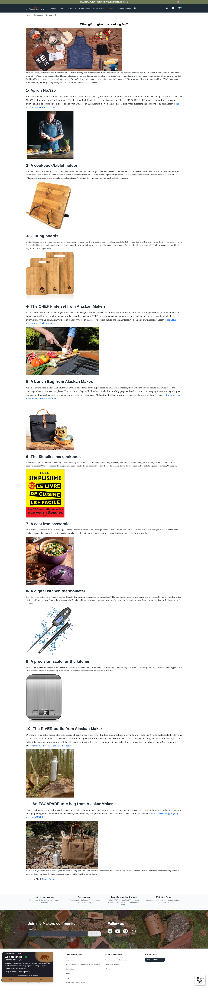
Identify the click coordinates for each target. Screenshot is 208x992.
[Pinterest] (125, 931)
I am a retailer (153, 960)
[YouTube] (117, 931)
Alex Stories (49, 879)
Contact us (70, 969)
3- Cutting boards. (42, 236)
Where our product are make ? (117, 960)
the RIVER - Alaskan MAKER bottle (53, 745)
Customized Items (33, 982)
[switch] (200, 982)
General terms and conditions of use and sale (83, 964)
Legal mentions (71, 960)
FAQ (67, 978)
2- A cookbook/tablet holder (51, 165)
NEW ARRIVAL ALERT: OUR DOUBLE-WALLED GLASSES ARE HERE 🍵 (104, 2)
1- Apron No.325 (41, 90)
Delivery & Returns (112, 964)
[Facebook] (110, 931)
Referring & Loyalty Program (76, 982)
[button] (135, 8)
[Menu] (204, 976)
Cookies (108, 969)
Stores (68, 973)
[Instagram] (133, 931)
